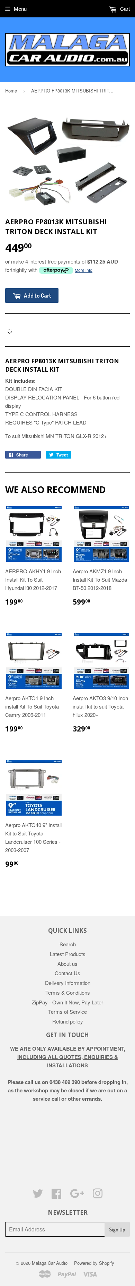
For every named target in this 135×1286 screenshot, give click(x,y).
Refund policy (67, 1021)
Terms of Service (67, 1011)
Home (11, 90)
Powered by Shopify (94, 1263)
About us (67, 963)
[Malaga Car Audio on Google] (77, 1195)
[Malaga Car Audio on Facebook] (56, 1195)
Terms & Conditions (67, 992)
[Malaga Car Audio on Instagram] (97, 1195)
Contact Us (67, 973)
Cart (124, 8)
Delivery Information (67, 982)
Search (68, 944)
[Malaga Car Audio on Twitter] (38, 1195)
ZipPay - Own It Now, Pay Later (67, 1002)
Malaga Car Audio (50, 1263)
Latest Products (68, 953)
